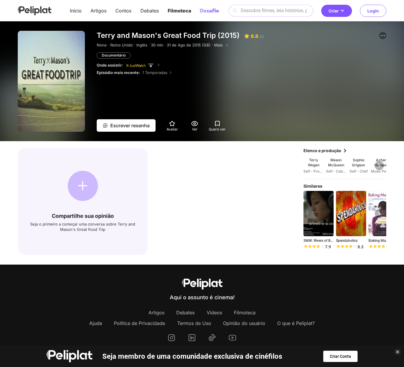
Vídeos (214, 312)
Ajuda (95, 323)
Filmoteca (179, 11)
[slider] (313, 247)
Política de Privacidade (139, 323)
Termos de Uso (194, 323)
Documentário (114, 55)
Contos (123, 11)
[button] (382, 35)
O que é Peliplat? (296, 323)
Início (76, 11)
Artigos (98, 11)
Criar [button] (334, 10)
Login (373, 10)
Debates (149, 11)
